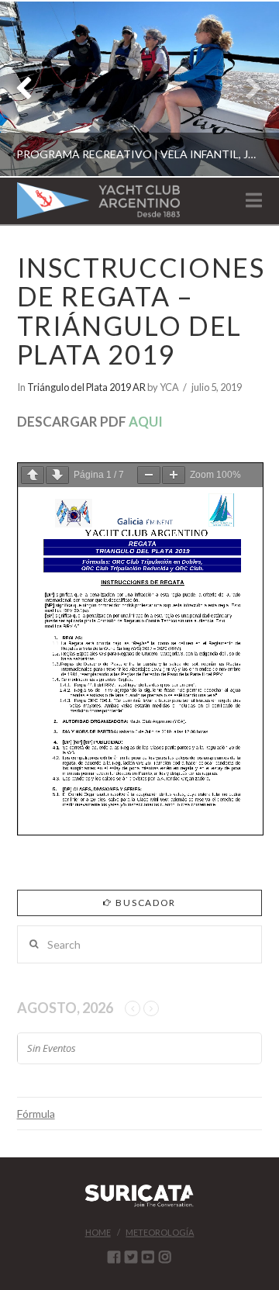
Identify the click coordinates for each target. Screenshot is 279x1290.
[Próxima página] (57, 475)
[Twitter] (131, 1257)
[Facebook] (114, 1257)
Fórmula (36, 1113)
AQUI (146, 421)
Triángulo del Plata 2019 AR (86, 387)
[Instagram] (165, 1257)
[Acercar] (173, 475)
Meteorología (160, 1232)
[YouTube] (148, 1257)
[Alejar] (148, 475)
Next (246, 89)
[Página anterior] (32, 475)
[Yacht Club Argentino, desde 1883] (98, 200)
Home (98, 1232)
